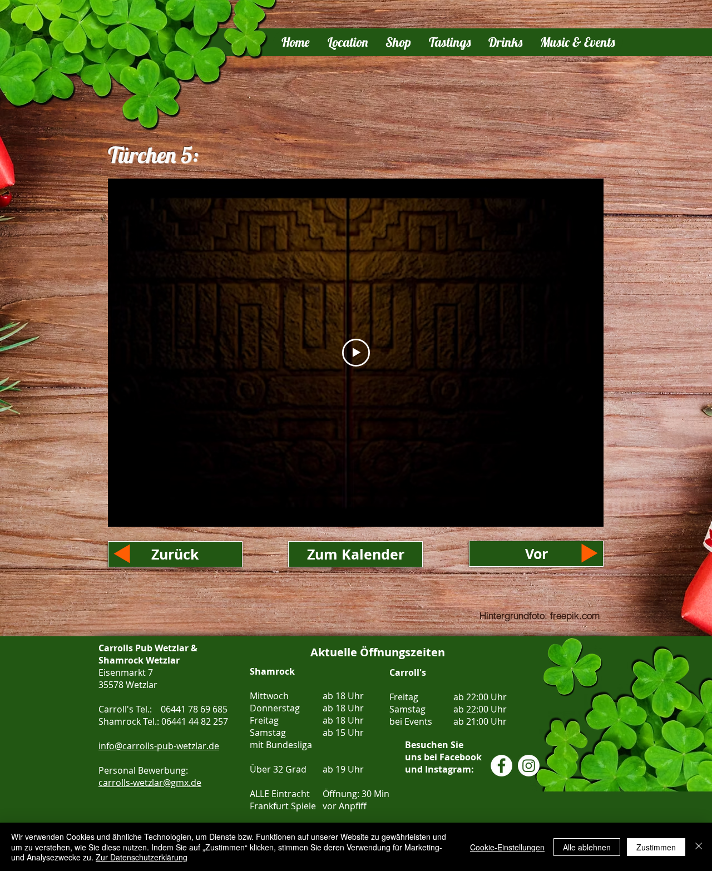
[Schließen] (698, 847)
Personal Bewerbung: (144, 770)
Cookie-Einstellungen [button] (507, 847)
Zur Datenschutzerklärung (141, 857)
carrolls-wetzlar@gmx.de (149, 782)
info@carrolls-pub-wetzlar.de (158, 746)
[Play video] (356, 353)
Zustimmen (656, 847)
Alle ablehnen (587, 847)
